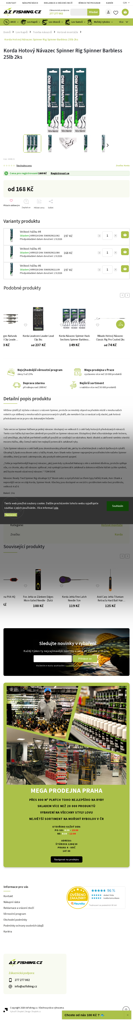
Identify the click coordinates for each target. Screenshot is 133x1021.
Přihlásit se (85, 658)
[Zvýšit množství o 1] (115, 235)
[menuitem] (11, 22)
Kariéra (110, 3)
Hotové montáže (112, 525)
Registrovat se (60, 173)
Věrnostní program (89, 3)
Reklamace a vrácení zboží (58, 3)
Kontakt (11, 3)
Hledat (93, 12)
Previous (122, 295)
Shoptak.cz (36, 1011)
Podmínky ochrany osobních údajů (23, 926)
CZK (125, 2)
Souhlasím (117, 506)
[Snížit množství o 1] (99, 235)
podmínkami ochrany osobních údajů (81, 665)
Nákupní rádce (30, 3)
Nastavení (11, 515)
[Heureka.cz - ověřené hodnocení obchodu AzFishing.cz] (98, 898)
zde (56, 508)
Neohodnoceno (24, 166)
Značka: (123, 165)
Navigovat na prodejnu (66, 859)
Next (128, 295)
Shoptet (20, 1011)
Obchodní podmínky (15, 920)
